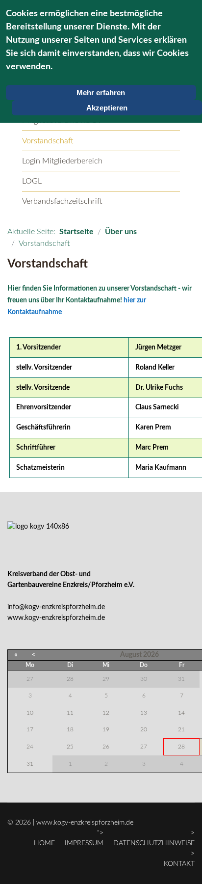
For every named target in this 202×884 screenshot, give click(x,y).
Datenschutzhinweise (154, 843)
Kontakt (179, 863)
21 (181, 729)
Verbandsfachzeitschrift (62, 201)
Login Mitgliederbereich (62, 161)
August (131, 654)
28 (181, 747)
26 (105, 747)
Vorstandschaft (48, 141)
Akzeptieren (106, 108)
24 (29, 747)
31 (29, 764)
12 (105, 713)
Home (44, 843)
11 (70, 713)
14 (181, 713)
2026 (151, 654)
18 (70, 729)
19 (105, 729)
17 (29, 729)
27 (143, 747)
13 (143, 713)
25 (70, 747)
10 (29, 713)
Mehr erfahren (100, 92)
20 (143, 729)
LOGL (32, 181)
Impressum (84, 843)
